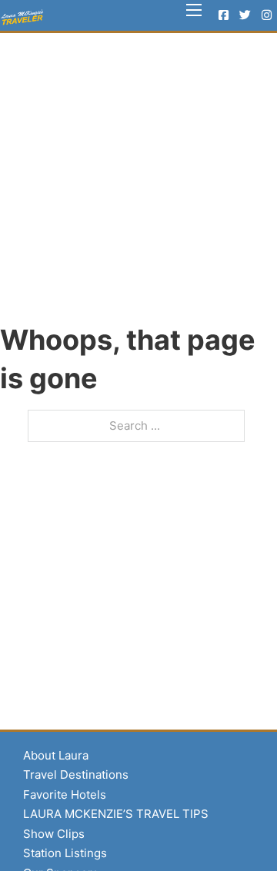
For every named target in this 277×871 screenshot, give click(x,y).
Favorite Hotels (64, 794)
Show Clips (54, 833)
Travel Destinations (75, 774)
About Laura (55, 755)
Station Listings (65, 853)
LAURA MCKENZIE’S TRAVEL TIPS (116, 813)
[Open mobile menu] (194, 10)
